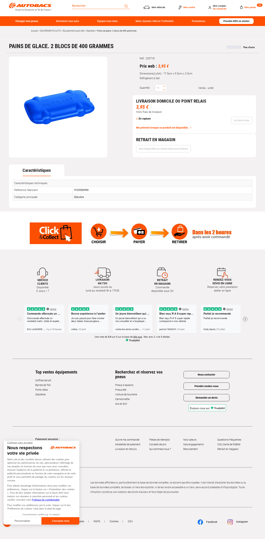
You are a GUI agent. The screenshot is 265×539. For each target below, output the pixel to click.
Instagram (242, 521)
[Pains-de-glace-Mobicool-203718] (58, 107)
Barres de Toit (43, 385)
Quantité (145, 87)
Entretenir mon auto (67, 21)
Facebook (211, 521)
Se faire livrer (241, 120)
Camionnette (122, 399)
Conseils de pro (157, 444)
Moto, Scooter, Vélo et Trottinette (155, 21)
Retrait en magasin (227, 449)
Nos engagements (193, 444)
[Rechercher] (126, 6)
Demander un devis (207, 397)
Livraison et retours (126, 449)
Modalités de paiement (127, 444)
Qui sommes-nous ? (160, 449)
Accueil (34, 31)
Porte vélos (41, 389)
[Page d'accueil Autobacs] (30, 6)
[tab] (36, 170)
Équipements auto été (73, 31)
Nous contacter (206, 374)
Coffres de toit (43, 380)
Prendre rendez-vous (206, 386)
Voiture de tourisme (126, 394)
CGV (130, 521)
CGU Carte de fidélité (228, 444)
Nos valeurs (189, 439)
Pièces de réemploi (159, 439)
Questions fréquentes (229, 439)
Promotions (198, 21)
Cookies (114, 521)
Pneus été (120, 389)
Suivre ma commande (127, 439)
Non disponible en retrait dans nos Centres (163, 148)
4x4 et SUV (121, 403)
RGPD (97, 521)
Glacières (90, 31)
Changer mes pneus (26, 21)
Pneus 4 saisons (124, 385)
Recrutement (190, 449)
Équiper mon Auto (107, 21)
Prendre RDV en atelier (236, 21)
